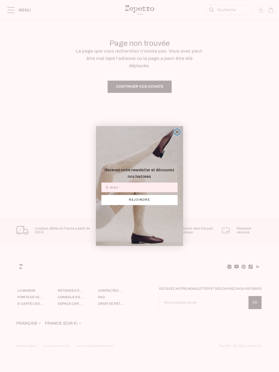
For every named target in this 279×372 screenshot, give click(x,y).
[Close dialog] (177, 132)
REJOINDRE (139, 199)
